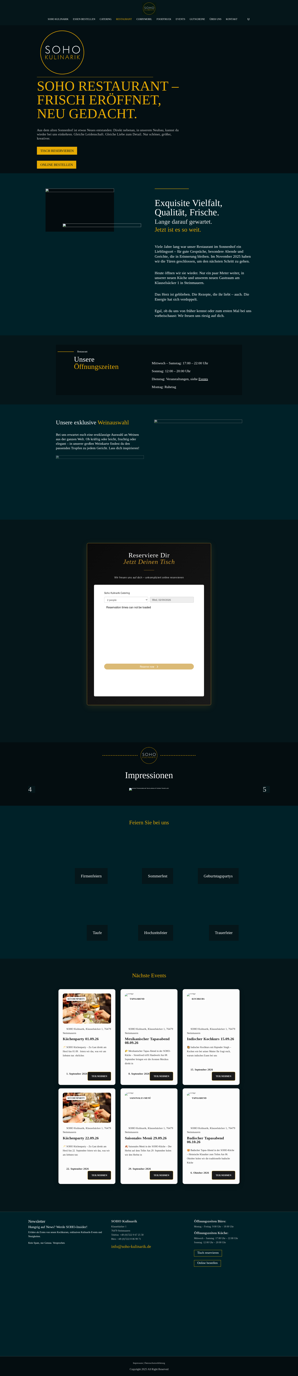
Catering (106, 19)
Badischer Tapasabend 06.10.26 (205, 1140)
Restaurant (124, 19)
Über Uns (215, 19)
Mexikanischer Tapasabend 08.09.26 (147, 1041)
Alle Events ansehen (149, 1193)
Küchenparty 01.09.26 (81, 1039)
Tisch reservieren (208, 1252)
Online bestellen (56, 165)
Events (180, 19)
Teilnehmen (99, 1076)
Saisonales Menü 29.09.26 (146, 1138)
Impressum (138, 1363)
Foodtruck (164, 19)
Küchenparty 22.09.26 (81, 1138)
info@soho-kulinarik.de (131, 1246)
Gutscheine (197, 19)
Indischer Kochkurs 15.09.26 (210, 1039)
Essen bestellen (84, 19)
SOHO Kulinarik (58, 19)
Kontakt (231, 19)
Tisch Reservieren (57, 151)
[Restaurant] (87, 1008)
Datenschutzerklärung (155, 1363)
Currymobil (144, 19)
